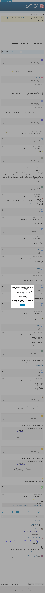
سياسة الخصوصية (15, 296)
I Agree (22, 305)
